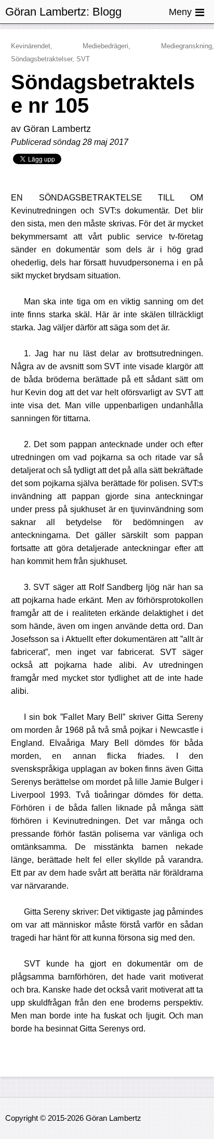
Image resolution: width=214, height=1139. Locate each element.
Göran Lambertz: (47, 11)
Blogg (107, 11)
